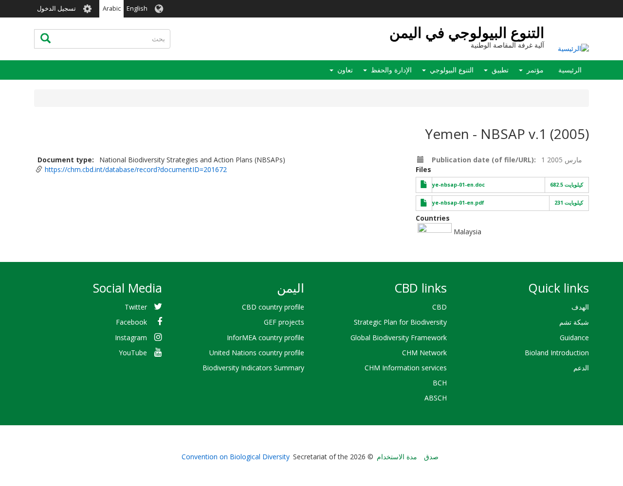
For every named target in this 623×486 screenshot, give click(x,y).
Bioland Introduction (557, 352)
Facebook (131, 322)
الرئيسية (570, 69)
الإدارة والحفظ (391, 69)
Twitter (136, 307)
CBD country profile (273, 307)
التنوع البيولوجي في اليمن (466, 32)
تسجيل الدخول (56, 8)
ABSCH (435, 397)
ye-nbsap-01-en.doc (458, 184)
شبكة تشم (574, 322)
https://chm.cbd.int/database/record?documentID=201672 (136, 169)
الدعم (581, 367)
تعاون (345, 69)
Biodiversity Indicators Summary (253, 367)
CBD (439, 307)
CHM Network (424, 352)
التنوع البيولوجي (452, 69)
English (137, 8)
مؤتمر (535, 69)
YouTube (133, 352)
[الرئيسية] (573, 48)
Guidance (574, 337)
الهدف (580, 307)
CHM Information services (406, 367)
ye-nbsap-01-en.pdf (458, 202)
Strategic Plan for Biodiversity (400, 322)
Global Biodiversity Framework (398, 337)
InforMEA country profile (265, 337)
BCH (440, 382)
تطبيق (500, 69)
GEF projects (284, 322)
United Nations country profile (256, 352)
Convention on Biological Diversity (236, 456)
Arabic (112, 8)
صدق (431, 456)
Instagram (131, 337)
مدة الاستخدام (397, 456)
